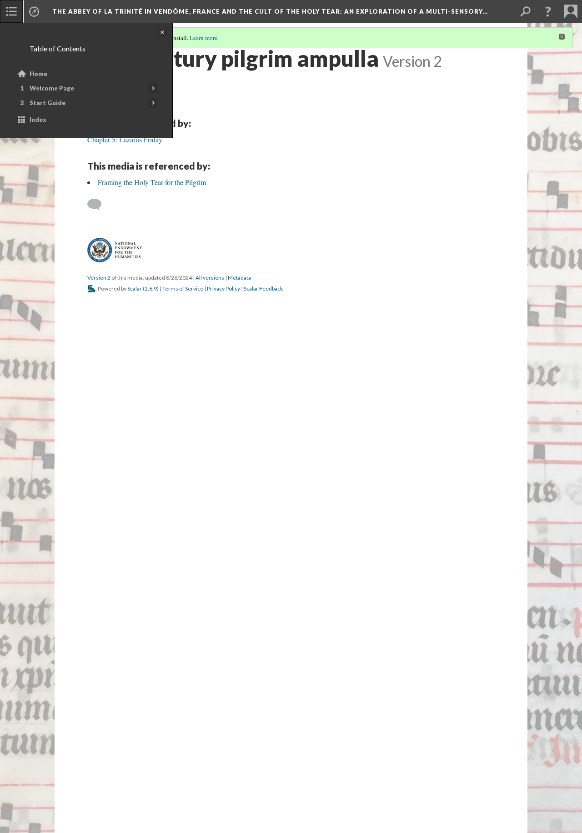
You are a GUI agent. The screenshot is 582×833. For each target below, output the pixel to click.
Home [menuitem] (38, 73)
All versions (210, 277)
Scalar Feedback (263, 288)
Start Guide (47, 102)
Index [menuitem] (38, 119)
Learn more (203, 38)
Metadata (239, 277)
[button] (548, 11)
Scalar (134, 288)
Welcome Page (52, 88)
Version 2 (98, 277)
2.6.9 (151, 288)
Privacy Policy (223, 288)
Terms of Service (182, 288)
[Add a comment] (98, 205)
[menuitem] (11, 11)
